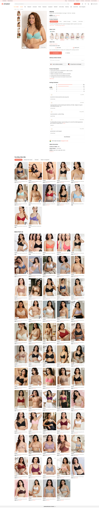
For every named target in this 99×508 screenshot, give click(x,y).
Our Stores (82, 0)
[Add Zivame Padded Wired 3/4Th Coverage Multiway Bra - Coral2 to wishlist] (55, 369)
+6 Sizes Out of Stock (53, 44)
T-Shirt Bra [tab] (74, 21)
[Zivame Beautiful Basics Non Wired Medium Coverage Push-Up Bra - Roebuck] (77, 171)
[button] (68, 3)
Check (82, 60)
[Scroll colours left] (51, 36)
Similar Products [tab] (18, 159)
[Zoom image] (34, 30)
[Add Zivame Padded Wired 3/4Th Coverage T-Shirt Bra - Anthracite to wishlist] (55, 279)
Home (15, 9)
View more (52, 78)
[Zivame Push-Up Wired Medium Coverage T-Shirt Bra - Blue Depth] (21, 171)
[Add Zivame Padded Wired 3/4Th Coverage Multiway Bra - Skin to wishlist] (55, 324)
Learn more (52, 25)
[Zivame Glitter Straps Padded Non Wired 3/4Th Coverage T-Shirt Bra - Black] (21, 242)
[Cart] (88, 4)
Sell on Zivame (87, 0)
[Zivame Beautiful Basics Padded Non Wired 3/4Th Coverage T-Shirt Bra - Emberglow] (49, 242)
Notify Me (56, 53)
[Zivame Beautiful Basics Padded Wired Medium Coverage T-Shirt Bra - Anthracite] (63, 193)
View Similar (44, 47)
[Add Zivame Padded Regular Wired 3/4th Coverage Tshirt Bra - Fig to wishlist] (69, 503)
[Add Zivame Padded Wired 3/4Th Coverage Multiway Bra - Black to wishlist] (55, 413)
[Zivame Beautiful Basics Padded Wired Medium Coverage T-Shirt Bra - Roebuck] (35, 193)
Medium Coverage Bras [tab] (45, 159)
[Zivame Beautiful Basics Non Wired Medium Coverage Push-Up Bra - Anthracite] (63, 171)
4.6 (24, 47)
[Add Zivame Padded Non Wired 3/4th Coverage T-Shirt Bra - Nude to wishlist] (69, 302)
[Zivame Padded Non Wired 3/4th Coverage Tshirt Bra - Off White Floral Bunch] (49, 488)
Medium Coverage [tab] (67, 21)
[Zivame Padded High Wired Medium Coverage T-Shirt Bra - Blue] (21, 265)
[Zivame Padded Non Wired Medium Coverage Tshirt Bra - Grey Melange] (63, 265)
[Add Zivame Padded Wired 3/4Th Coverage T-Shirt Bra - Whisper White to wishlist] (55, 302)
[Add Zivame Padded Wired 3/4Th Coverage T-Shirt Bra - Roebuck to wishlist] (69, 369)
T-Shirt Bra (21, 9)
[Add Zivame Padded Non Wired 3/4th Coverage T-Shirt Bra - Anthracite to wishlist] (83, 346)
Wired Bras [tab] (36, 159)
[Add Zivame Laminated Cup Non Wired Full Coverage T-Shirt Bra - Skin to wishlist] (27, 503)
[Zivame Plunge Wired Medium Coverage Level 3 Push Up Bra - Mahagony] (49, 171)
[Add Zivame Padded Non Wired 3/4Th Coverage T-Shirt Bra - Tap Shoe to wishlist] (27, 413)
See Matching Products (60, 25)
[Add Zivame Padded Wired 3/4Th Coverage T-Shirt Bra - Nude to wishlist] (83, 257)
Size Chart (59, 47)
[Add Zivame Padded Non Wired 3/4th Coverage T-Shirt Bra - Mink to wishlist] (69, 436)
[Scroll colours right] (83, 36)
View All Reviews (67, 136)
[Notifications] (82, 4)
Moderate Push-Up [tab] (53, 21)
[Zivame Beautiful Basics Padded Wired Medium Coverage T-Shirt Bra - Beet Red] (21, 215)
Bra (18, 9)
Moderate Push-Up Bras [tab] (28, 159)
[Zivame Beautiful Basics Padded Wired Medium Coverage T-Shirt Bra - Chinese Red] (49, 193)
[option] (19, 13)
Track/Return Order (71, 0)
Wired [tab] (60, 21)
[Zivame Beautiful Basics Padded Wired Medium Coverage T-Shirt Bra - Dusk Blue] (77, 193)
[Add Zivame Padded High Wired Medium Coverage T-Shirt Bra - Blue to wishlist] (27, 257)
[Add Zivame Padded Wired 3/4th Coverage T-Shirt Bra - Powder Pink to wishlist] (41, 413)
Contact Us (77, 0)
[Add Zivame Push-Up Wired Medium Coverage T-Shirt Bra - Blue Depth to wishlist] (27, 163)
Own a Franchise (94, 0)
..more (64, 123)
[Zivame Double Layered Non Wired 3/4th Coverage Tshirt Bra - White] (49, 265)
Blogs (66, 0)
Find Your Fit (77, 47)
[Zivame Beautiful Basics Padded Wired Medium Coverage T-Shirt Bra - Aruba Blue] (21, 193)
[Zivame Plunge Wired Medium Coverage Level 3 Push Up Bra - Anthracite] (35, 171)
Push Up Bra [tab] (80, 21)
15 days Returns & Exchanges (75, 64)
